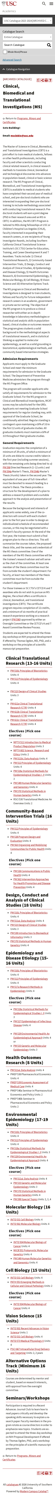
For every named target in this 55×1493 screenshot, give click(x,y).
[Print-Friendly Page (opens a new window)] (46, 80)
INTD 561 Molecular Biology (25, 1224)
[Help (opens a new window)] (50, 80)
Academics (9, 11)
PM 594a (7, 471)
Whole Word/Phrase (17, 51)
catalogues (12, 1484)
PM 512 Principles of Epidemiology (29, 679)
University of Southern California (9, 3)
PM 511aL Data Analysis (22, 920)
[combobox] (27, 20)
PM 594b (34, 471)
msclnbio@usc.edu (22, 135)
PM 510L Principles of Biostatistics (29, 670)
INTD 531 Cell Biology (22, 1219)
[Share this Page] (42, 80)
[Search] (49, 45)
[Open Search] (44, 3)
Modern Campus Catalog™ (34, 1491)
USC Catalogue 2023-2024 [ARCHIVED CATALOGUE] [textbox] (28, 20)
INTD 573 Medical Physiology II (27, 1341)
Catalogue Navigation (18, 69)
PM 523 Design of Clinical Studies (28, 691)
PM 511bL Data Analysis (26, 758)
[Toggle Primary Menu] (51, 3)
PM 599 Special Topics (25, 1199)
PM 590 (6, 467)
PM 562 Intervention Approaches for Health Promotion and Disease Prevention (31, 883)
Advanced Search (12, 60)
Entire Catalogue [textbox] (13, 37)
